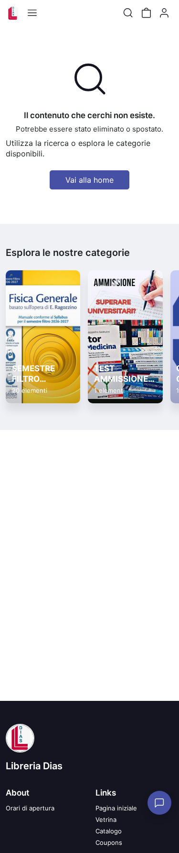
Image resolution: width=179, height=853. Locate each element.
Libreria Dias (34, 766)
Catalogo (108, 831)
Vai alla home (89, 180)
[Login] (164, 13)
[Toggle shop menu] (32, 13)
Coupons (108, 842)
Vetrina (105, 819)
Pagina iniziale (116, 808)
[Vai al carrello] (146, 13)
